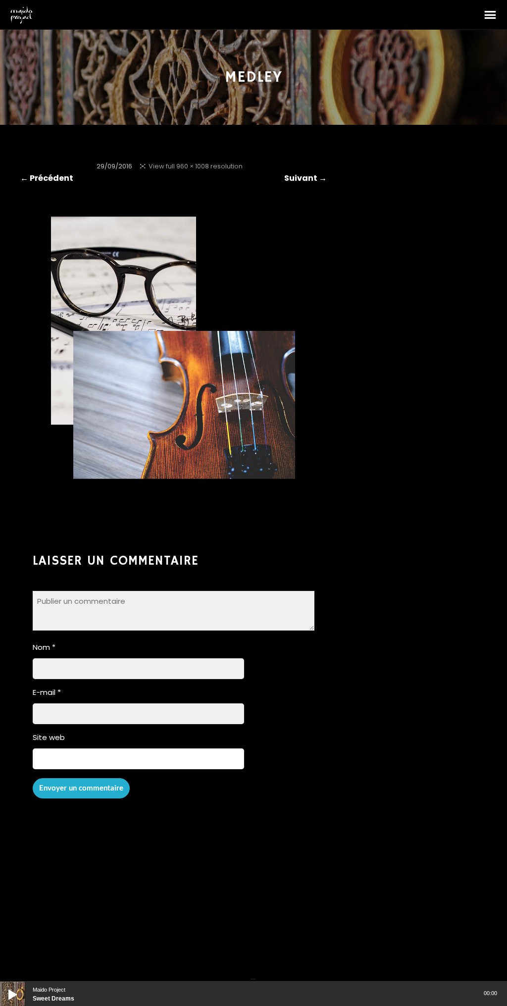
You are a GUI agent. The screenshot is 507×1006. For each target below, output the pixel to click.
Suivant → (305, 178)
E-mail (47, 692)
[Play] (5, 987)
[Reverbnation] (254, 972)
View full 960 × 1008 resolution (196, 166)
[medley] (173, 489)
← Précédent (46, 178)
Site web (49, 737)
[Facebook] (252, 972)
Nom (44, 647)
